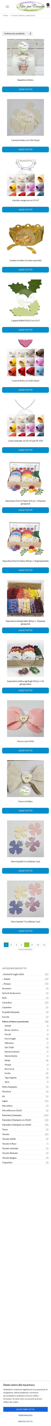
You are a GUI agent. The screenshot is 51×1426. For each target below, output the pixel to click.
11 (44, 944)
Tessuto (5, 1134)
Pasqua (8, 1065)
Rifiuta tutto (25, 1421)
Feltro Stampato (9, 1086)
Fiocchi (8, 1034)
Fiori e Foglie (10, 1039)
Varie (7, 1082)
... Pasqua (6, 983)
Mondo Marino (11, 1056)
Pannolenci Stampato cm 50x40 (16, 1124)
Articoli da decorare (11, 993)
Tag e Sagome (10, 1078)
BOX (4, 998)
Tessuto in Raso (9, 1143)
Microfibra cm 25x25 (12, 1110)
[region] (25, 1403)
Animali (8, 1026)
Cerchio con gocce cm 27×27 (25, 200)
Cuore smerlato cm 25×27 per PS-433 (25, 440)
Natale (7, 1060)
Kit (3, 1096)
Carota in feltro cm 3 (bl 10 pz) (25, 140)
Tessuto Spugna (9, 1158)
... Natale (6, 979)
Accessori (6, 988)
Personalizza (25, 1415)
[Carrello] (48, 6)
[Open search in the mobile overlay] (43, 6)
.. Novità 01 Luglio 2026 (13, 974)
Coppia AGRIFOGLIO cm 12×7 (25, 320)
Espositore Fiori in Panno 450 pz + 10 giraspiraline (25, 561)
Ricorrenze (9, 1069)
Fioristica (6, 1091)
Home (5, 15)
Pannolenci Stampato (12, 1115)
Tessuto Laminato (10, 1148)
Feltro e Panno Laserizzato (15, 1021)
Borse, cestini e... (12, 1030)
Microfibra (7, 1105)
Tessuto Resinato (10, 1153)
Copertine (6, 1007)
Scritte (8, 1073)
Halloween (9, 1043)
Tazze (5, 1129)
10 (37, 944)
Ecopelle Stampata (10, 1012)
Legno (5, 1101)
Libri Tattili (9, 1047)
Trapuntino (7, 1162)
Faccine (5, 1017)
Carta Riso (7, 1002)
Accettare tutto (25, 1409)
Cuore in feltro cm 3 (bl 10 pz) (25, 380)
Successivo (25, 949)
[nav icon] (7, 6)
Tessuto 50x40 (9, 1139)
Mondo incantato (12, 1052)
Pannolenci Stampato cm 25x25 (16, 1120)
